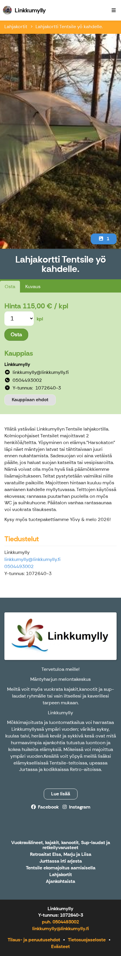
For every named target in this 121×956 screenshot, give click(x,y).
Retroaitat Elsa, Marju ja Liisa (60, 854)
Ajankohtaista (60, 881)
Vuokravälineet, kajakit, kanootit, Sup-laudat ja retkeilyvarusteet (60, 845)
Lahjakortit (15, 26)
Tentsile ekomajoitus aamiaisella (60, 868)
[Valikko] (113, 10)
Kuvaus (33, 286)
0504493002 (19, 566)
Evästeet (60, 946)
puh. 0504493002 (60, 922)
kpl (40, 319)
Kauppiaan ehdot (30, 399)
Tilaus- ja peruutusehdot (34, 940)
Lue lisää (60, 794)
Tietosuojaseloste (87, 940)
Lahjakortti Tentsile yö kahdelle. (69, 26)
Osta (10, 286)
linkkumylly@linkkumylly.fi (32, 559)
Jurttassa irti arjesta (60, 861)
